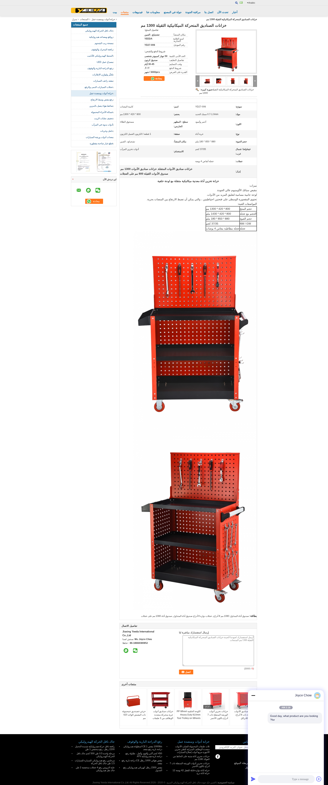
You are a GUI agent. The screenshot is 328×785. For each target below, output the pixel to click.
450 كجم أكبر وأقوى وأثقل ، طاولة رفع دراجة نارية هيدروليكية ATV (143, 755)
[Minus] (253, 695)
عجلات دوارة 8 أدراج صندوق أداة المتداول (192, 616)
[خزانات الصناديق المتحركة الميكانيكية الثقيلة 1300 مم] (226, 52)
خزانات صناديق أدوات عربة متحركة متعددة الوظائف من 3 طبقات (163, 715)
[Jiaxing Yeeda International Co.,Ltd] (89, 11)
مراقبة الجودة (193, 12)
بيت (115, 12)
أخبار (234, 12)
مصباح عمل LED (105, 62)
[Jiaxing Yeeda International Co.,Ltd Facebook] (217, 757)
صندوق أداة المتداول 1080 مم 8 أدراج (231, 616)
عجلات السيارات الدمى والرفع (99, 87)
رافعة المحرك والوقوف (102, 49)
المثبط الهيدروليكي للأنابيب (100, 55)
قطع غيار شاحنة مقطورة (101, 143)
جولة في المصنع (173, 12)
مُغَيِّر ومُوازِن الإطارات (102, 74)
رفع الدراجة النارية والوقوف (100, 68)
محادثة (158, 78)
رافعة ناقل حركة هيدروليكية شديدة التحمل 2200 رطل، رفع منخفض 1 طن (95, 748)
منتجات (125, 12)
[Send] (253, 779)
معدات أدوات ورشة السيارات (99, 137)
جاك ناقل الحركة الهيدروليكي (99, 30)
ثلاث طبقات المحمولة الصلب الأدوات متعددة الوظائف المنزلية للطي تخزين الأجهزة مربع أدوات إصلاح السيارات (192, 749)
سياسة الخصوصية (226, 782)
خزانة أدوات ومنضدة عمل (103, 19)
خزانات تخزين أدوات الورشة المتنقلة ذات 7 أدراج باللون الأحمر (217, 715)
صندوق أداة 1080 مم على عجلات (156, 616)
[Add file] (319, 779)
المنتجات (84, 19)
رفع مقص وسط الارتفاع (102, 99)
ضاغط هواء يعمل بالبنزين (101, 106)
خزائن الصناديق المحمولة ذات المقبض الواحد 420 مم (134, 715)
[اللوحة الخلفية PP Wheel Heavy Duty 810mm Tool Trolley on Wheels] (188, 700)
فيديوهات (137, 12)
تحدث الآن (222, 12)
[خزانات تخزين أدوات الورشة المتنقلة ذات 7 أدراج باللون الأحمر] (215, 700)
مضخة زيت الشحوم (104, 43)
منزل (74, 19)
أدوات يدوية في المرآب (102, 124)
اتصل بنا (208, 12)
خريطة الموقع (242, 763)
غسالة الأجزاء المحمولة (102, 112)
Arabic (251, 3)
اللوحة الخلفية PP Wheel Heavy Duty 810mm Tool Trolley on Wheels (188, 715)
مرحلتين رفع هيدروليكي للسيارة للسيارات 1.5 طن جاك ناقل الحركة (95, 762)
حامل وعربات (106, 131)
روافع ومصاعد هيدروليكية (101, 37)
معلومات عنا (153, 12)
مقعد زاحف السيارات (103, 81)
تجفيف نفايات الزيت (103, 118)
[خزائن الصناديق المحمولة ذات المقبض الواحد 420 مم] (133, 701)
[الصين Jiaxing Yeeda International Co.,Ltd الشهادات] (83, 161)
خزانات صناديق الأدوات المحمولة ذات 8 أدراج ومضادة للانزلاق (244, 715)
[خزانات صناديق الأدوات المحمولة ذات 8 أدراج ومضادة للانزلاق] (243, 700)
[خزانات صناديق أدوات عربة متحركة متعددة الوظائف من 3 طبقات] (160, 700)
